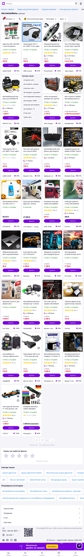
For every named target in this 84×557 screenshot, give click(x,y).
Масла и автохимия (17, 480)
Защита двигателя (9, 473)
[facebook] (7, 540)
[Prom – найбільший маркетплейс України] (3, 3)
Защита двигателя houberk (31, 473)
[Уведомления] (81, 3)
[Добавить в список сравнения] (59, 34)
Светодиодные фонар (59, 480)
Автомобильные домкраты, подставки (66, 491)
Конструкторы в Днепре (69, 9)
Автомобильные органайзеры (13, 491)
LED (3, 480)
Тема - (7, 531)
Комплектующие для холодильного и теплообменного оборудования (28, 498)
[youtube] (3, 540)
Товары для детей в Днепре (27, 9)
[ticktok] (15, 540)
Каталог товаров (7, 9)
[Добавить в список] (18, 38)
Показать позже (42, 461)
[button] (11, 65)
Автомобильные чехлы (38, 491)
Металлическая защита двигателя (59, 473)
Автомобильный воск (67, 498)
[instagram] (11, 540)
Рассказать (52, 546)
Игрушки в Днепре (49, 9)
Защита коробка (78, 480)
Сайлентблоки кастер (38, 480)
